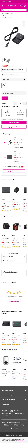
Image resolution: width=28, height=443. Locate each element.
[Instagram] (16, 428)
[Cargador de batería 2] (8, 60)
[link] (6, 197)
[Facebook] (11, 428)
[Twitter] (14, 428)
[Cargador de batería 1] (3, 60)
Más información (21, 440)
